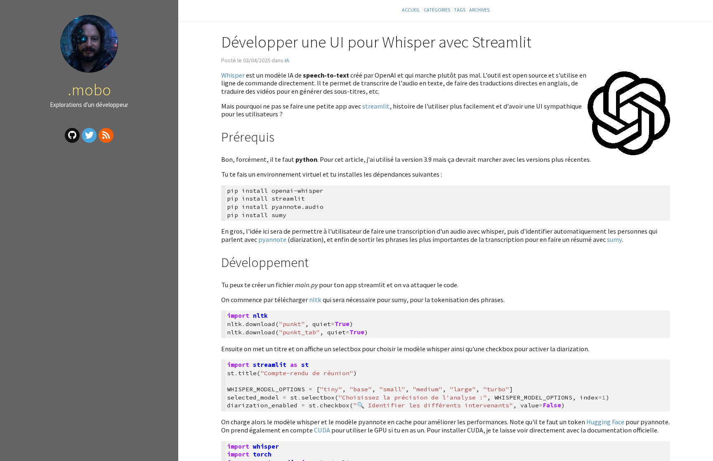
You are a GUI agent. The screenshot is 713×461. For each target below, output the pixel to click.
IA (287, 60)
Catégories (437, 10)
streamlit (376, 106)
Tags (459, 10)
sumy (614, 239)
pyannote (272, 239)
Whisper (233, 75)
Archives (479, 10)
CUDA (322, 430)
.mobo (89, 89)
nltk (315, 300)
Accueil (411, 10)
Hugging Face (605, 422)
